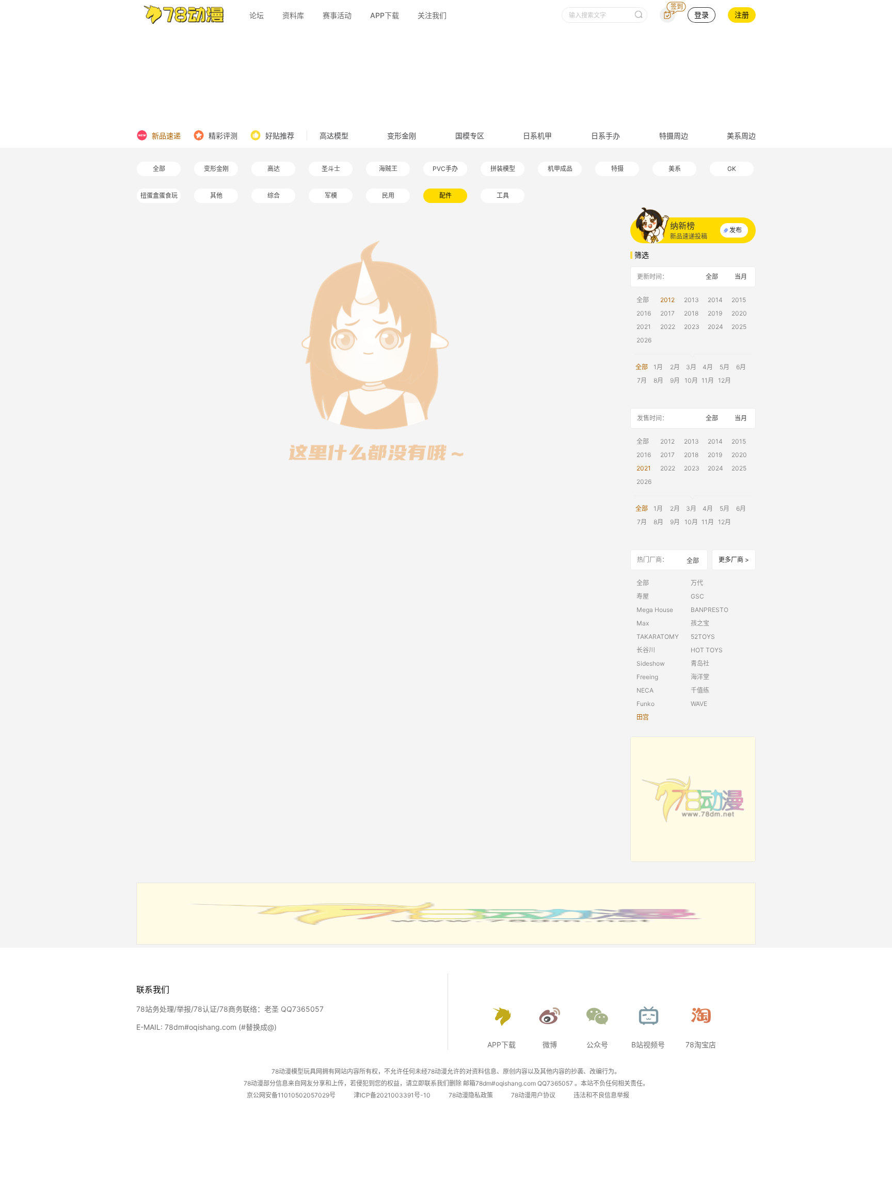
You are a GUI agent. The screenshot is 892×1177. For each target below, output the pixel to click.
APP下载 (384, 15)
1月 (658, 367)
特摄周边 (673, 135)
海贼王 (388, 168)
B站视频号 (648, 1044)
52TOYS (703, 636)
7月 (642, 380)
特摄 (617, 168)
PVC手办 (445, 168)
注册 (742, 14)
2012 (667, 300)
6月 (741, 367)
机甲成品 (560, 168)
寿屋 (642, 596)
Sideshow (650, 663)
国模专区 (469, 135)
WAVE (699, 704)
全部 (159, 168)
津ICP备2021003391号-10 (392, 1095)
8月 (658, 380)
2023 (691, 327)
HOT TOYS (707, 650)
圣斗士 (331, 168)
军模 (331, 195)
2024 (715, 327)
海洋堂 (700, 677)
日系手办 (605, 135)
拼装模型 (502, 168)
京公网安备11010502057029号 (291, 1095)
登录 (701, 14)
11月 (708, 380)
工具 (503, 195)
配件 (445, 195)
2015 (738, 300)
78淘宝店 (701, 1044)
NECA (645, 690)
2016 (643, 313)
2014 (715, 300)
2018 (691, 313)
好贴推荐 (279, 135)
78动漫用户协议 (533, 1095)
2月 (675, 367)
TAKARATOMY (657, 636)
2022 (667, 327)
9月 (675, 380)
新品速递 (166, 135)
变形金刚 (401, 135)
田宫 (642, 717)
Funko (645, 704)
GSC (697, 596)
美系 (674, 168)
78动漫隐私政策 (471, 1095)
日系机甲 (537, 135)
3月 (691, 367)
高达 (273, 168)
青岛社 (700, 663)
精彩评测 (223, 135)
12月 (724, 380)
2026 (643, 340)
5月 (724, 367)
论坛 (256, 15)
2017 (667, 313)
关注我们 (432, 15)
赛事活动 (337, 15)
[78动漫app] (693, 799)
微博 (550, 1044)
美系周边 (741, 135)
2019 (715, 313)
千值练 (700, 690)
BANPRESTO (709, 610)
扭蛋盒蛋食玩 (159, 195)
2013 (691, 300)
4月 (708, 367)
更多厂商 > (734, 559)
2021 (643, 327)
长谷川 (645, 650)
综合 (273, 195)
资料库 (293, 15)
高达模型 (334, 135)
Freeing (647, 677)
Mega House (654, 610)
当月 (741, 276)
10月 (691, 380)
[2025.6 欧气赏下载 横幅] (446, 941)
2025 (738, 327)
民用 (388, 195)
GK (731, 168)
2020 (739, 313)
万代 (697, 583)
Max (642, 623)
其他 (216, 195)
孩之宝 (700, 623)
